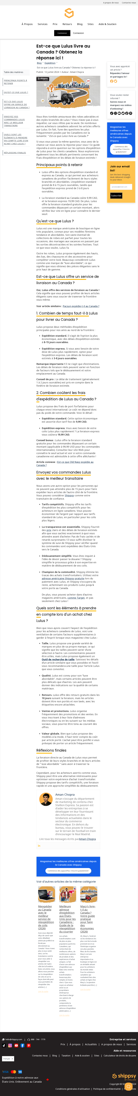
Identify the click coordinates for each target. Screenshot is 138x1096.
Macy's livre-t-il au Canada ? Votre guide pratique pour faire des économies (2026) (88, 919)
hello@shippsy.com (14, 1039)
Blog (79, 24)
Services (42, 24)
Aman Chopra (87, 839)
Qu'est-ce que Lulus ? (16, 92)
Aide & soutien (107, 24)
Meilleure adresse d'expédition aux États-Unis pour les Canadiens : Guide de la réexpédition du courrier (67, 919)
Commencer (62, 33)
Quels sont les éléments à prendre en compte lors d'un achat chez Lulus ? (16, 139)
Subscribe (116, 195)
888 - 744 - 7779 (38, 1039)
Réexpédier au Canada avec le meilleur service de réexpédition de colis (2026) (46, 917)
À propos (27, 24)
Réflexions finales (15, 152)
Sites (91, 24)
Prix (55, 24)
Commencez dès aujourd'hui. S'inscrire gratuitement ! (68, 871)
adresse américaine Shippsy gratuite (63, 578)
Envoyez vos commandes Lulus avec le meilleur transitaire (14, 121)
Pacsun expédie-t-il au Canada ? (81, 306)
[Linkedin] (39, 845)
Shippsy (69, 495)
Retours (67, 24)
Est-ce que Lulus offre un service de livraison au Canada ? (17, 104)
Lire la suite (43, 991)
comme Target (76, 597)
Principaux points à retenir (15, 82)
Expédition (50, 63)
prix (48, 530)
